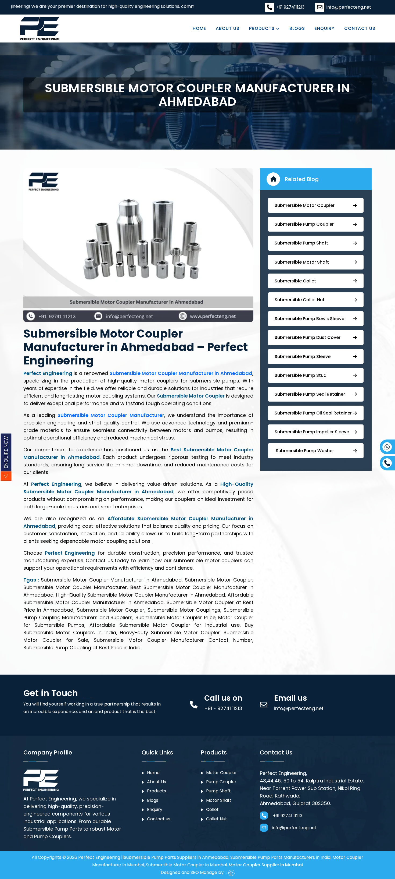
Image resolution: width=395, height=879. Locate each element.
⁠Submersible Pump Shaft (301, 243)
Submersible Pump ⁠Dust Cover (307, 337)
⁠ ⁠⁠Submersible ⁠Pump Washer (304, 451)
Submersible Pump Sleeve (303, 356)
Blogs (297, 28)
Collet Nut (216, 819)
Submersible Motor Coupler (305, 205)
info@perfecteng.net (348, 7)
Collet (212, 809)
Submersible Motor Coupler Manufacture (110, 415)
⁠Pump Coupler (221, 782)
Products (262, 28)
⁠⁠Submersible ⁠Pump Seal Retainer (310, 394)
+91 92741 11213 (287, 816)
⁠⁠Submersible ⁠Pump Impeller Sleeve (312, 432)
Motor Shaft (218, 800)
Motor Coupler (221, 773)
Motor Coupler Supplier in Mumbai (266, 865)
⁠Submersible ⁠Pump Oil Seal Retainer (313, 413)
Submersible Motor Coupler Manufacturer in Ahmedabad (181, 373)
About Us (227, 28)
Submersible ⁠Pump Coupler (304, 224)
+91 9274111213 (290, 7)
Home (199, 28)
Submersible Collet (295, 281)
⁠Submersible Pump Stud (300, 375)
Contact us (359, 28)
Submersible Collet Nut (300, 300)
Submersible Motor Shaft (302, 262)
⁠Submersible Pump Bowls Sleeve (309, 319)
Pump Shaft (218, 791)
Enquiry (325, 28)
